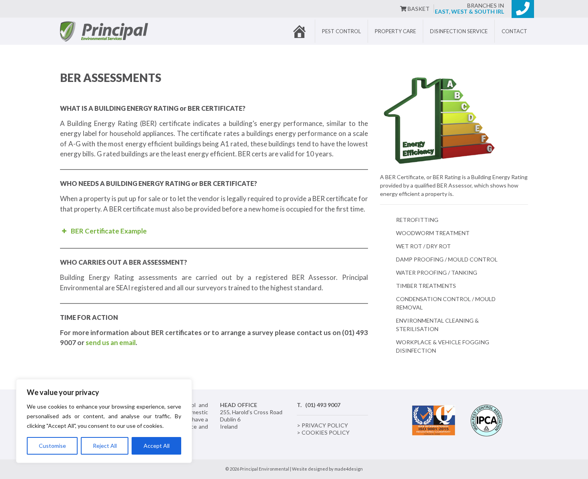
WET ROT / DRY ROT (423, 246)
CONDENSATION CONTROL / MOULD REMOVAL (446, 303)
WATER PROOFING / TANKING (436, 272)
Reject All (105, 445)
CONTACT (514, 31)
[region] (104, 421)
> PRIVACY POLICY (322, 425)
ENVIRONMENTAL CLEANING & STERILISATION (437, 324)
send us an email (111, 342)
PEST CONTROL (341, 31)
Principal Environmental (264, 468)
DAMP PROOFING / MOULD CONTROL (447, 259)
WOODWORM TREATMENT (433, 233)
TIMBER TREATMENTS (426, 285)
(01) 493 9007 (322, 404)
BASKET (418, 8)
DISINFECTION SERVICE (459, 31)
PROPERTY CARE (395, 31)
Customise (52, 445)
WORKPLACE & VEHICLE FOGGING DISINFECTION (442, 346)
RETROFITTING (417, 219)
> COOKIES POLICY (323, 432)
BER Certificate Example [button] (109, 231)
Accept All (157, 445)
